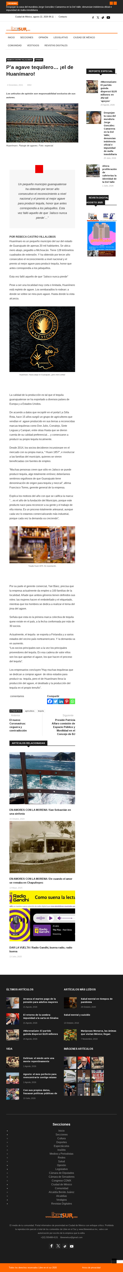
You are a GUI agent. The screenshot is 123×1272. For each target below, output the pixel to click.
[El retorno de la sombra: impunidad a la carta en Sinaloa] (13, 1019)
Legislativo (60, 37)
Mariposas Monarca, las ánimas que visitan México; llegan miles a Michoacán (98, 1034)
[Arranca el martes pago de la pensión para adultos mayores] (13, 1003)
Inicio (11, 37)
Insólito (61, 1150)
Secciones (26, 37)
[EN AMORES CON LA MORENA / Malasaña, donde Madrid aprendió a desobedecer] (70, 1095)
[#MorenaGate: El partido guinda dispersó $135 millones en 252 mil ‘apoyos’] (92, 87)
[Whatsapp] (72, 701)
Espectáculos (61, 1146)
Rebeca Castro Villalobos (19, 60)
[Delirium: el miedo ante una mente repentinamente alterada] (13, 1063)
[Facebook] (50, 701)
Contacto (63, 17)
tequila (41, 711)
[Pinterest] (67, 701)
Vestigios (33, 45)
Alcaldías (61, 1196)
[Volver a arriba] (114, 1261)
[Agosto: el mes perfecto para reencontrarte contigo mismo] (13, 1079)
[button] (111, 3)
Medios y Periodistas (61, 1153)
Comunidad (15, 45)
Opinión (43, 37)
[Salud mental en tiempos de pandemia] (71, 1003)
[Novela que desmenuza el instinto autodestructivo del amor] (84, 1095)
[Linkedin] (61, 701)
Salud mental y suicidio (77, 1015)
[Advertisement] (104, 281)
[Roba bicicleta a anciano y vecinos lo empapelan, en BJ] (84, 1081)
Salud (61, 1161)
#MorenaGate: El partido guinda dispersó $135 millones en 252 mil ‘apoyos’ (109, 91)
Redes (61, 1157)
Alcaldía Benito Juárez (61, 1192)
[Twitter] (55, 701)
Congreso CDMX (61, 1180)
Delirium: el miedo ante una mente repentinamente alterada (38, 1061)
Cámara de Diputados (61, 1173)
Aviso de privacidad (91, 1267)
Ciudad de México (84, 37)
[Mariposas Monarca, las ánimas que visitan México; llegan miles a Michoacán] (71, 1035)
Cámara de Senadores (61, 1176)
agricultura (29, 711)
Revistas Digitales (56, 45)
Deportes (61, 1142)
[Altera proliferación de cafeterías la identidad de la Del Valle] (93, 171)
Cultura (61, 1138)
